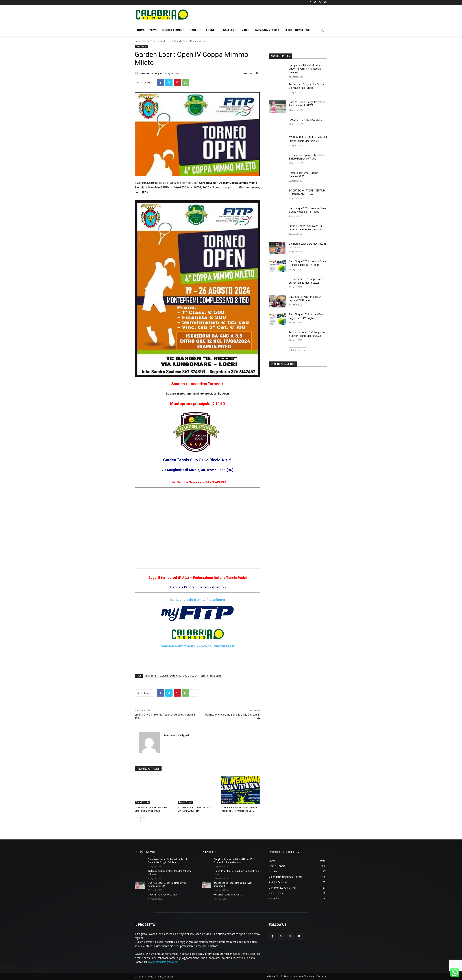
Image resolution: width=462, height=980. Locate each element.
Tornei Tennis (150, 41)
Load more (297, 350)
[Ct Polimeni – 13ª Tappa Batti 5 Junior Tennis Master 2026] (277, 283)
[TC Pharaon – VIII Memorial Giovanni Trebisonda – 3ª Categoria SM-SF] (240, 790)
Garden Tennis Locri (211, 675)
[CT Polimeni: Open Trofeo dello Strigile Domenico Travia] (154, 790)
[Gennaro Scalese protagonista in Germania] (277, 248)
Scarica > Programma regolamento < (197, 587)
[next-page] (142, 819)
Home (138, 41)
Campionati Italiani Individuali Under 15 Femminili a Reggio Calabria (305, 69)
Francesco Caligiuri (152, 73)
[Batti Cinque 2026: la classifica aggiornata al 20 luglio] (277, 319)
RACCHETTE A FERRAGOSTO (305, 119)
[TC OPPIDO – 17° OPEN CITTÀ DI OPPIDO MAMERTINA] (197, 790)
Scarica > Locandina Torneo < (197, 384)
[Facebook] (310, 3)
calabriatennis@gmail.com (163, 962)
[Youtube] (325, 3)
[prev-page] (137, 819)
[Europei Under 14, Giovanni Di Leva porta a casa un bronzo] (277, 230)
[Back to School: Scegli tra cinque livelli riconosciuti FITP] (277, 106)
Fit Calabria (150, 675)
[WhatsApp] (185, 82)
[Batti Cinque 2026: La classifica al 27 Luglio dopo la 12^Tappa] (277, 266)
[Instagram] (315, 3)
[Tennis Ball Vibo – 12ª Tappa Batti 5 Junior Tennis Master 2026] (277, 337)
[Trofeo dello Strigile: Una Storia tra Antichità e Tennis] (277, 89)
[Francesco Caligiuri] (137, 73)
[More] (194, 693)
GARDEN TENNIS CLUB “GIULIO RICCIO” (178, 675)
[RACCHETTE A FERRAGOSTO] (277, 124)
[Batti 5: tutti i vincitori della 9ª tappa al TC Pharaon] (277, 301)
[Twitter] (320, 3)
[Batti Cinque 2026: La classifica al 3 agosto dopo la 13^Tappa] (277, 213)
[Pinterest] (177, 82)
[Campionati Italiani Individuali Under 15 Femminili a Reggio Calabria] (277, 70)
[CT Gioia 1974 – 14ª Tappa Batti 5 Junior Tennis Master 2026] (277, 142)
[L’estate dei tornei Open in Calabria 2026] (277, 177)
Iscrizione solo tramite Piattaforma (197, 600)
